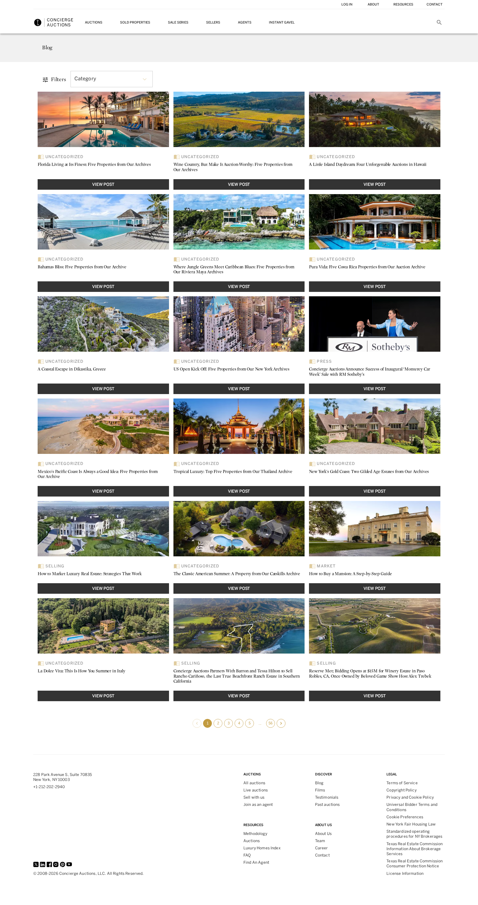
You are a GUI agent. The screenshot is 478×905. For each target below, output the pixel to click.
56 (270, 723)
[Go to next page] (281, 723)
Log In (346, 4)
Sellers (213, 22)
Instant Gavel (281, 22)
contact (435, 4)
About (373, 4)
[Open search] (439, 22)
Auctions (93, 22)
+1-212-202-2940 (49, 787)
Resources (403, 4)
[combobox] (112, 79)
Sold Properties (135, 22)
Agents (244, 22)
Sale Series (178, 22)
